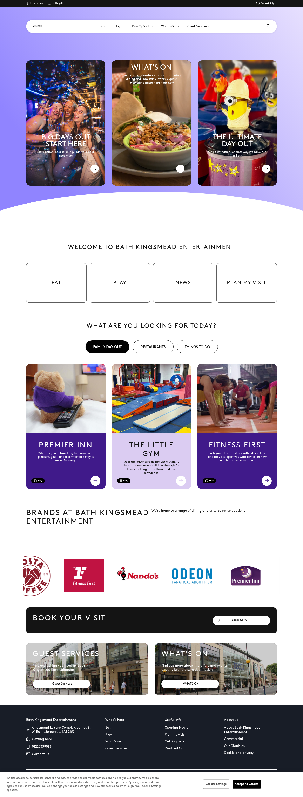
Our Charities (234, 746)
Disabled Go (174, 748)
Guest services (116, 748)
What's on (113, 741)
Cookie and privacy (239, 753)
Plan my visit (174, 734)
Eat (108, 727)
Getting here (42, 739)
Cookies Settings (216, 784)
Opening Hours (176, 727)
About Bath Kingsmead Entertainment (242, 730)
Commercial (233, 739)
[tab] (107, 346)
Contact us (36, 3)
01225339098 (42, 746)
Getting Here (59, 3)
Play (108, 734)
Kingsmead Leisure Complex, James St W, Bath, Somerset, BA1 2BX (61, 730)
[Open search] (268, 26)
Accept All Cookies (246, 784)
